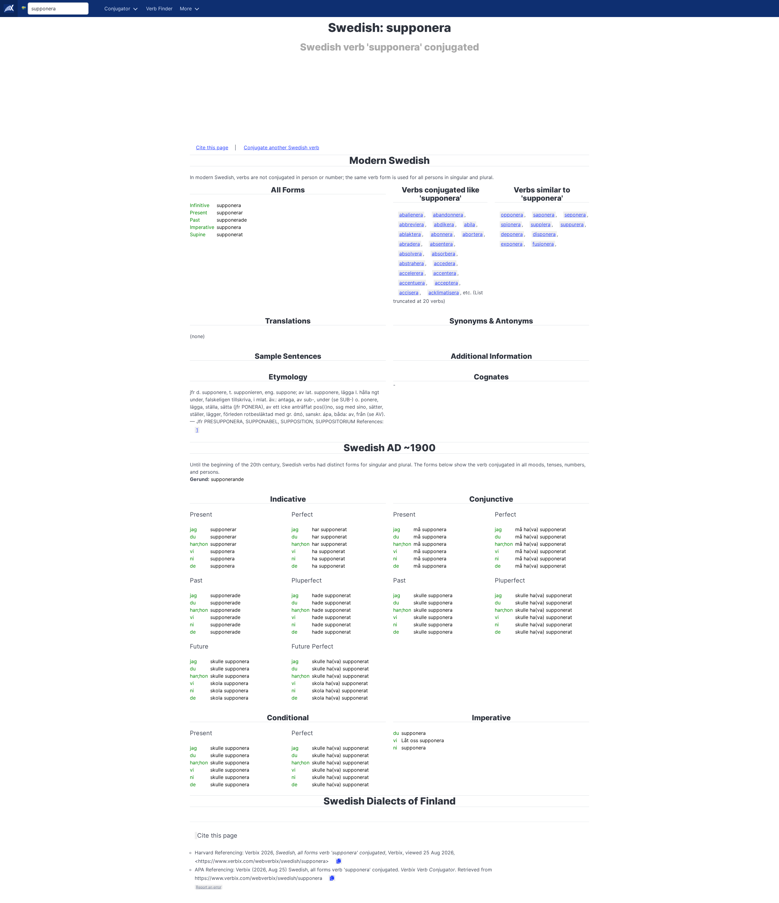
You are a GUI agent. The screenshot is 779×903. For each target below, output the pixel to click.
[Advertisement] (372, 95)
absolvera (410, 254)
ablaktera (410, 234)
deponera (512, 234)
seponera (575, 215)
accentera (444, 273)
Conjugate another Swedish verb (281, 147)
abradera (409, 244)
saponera (543, 215)
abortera (473, 234)
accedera (444, 263)
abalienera (411, 215)
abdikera (444, 224)
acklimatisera (443, 292)
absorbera (443, 254)
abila (469, 224)
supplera (540, 224)
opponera (512, 215)
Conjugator (117, 8)
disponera (544, 234)
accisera (408, 292)
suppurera (572, 224)
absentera (441, 244)
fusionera (543, 244)
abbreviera (411, 224)
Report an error (208, 887)
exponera (511, 244)
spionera (511, 224)
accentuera (412, 283)
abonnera (441, 234)
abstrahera (411, 263)
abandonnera (448, 215)
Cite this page (212, 147)
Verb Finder (159, 8)
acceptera (446, 283)
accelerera (411, 273)
